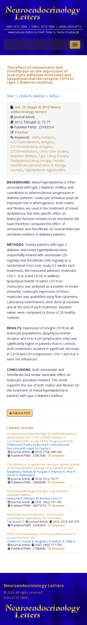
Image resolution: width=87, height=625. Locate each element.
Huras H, (13, 475)
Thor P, (71, 472)
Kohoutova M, (60, 445)
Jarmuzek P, (15, 498)
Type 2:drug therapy (53, 156)
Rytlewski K (27, 475)
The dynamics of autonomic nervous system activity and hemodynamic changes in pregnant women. (43, 466)
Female (58, 160)
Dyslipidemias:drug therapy (30, 160)
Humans (16, 170)
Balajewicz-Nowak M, (22, 472)
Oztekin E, (14, 541)
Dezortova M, (16, 448)
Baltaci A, (59, 541)
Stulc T (12, 96)
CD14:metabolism (23, 146)
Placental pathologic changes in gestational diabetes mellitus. (37, 493)
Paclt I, (28, 445)
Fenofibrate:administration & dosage (38, 165)
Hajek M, (32, 448)
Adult (36, 137)
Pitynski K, (59, 472)
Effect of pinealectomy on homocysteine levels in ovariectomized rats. (41, 535)
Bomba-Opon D (50, 498)
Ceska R (25, 96)
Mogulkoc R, (43, 541)
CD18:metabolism (23, 151)
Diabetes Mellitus (23, 156)
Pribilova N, (15, 445)
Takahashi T (15, 522)
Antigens (48, 137)
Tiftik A (70, 541)
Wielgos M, (32, 498)
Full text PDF (21, 413)
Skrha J (54, 96)
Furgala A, (44, 472)
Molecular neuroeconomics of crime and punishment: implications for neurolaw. (35, 516)
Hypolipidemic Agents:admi (45, 170)
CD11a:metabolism (24, 142)
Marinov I (40, 96)
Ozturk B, (28, 541)
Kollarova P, (41, 445)
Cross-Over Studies (53, 151)
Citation (21, 132)
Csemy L (45, 448)
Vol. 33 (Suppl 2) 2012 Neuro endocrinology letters (35, 109)
